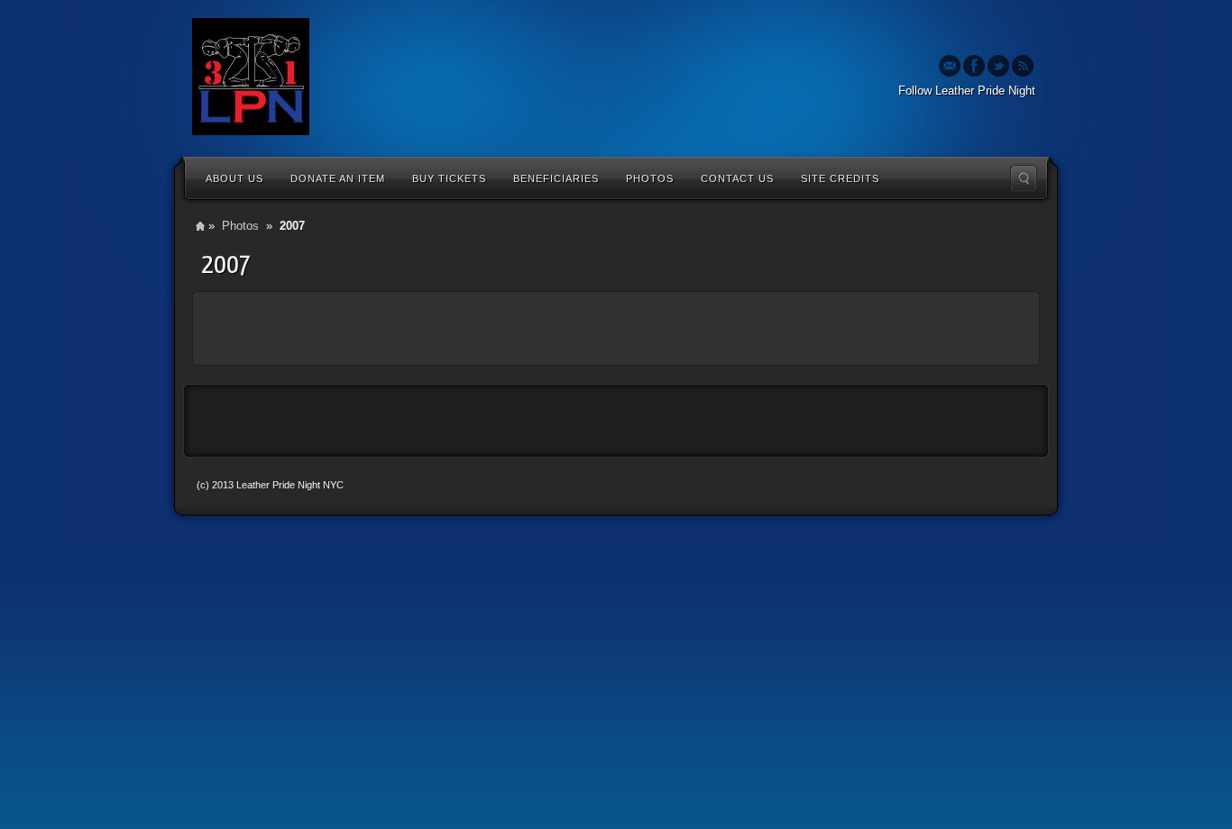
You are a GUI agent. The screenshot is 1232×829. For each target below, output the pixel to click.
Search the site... (1023, 178)
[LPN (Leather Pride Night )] (250, 76)
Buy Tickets (449, 178)
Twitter (998, 66)
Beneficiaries (556, 178)
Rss (1023, 66)
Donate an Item (337, 178)
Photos (650, 178)
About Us (234, 178)
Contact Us (737, 178)
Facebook (974, 66)
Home (200, 225)
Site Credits (840, 178)
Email (950, 66)
